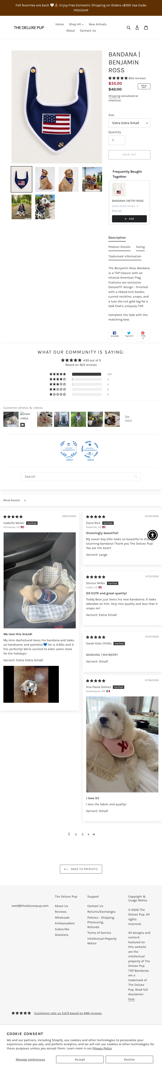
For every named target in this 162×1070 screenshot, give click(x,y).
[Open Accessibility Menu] (152, 535)
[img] (13, 517)
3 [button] (83, 834)
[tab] (117, 238)
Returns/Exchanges (101, 912)
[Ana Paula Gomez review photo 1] (122, 744)
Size (111, 115)
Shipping (114, 96)
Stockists (62, 935)
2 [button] (76, 834)
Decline (129, 1059)
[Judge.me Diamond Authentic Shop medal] (68, 449)
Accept (80, 1059)
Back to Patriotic (84, 869)
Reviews (61, 912)
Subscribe (62, 929)
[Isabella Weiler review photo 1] (39, 580)
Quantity (114, 132)
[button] (118, 78)
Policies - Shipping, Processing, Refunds (101, 922)
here (131, 999)
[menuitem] (59, 24)
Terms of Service (99, 933)
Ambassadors (65, 923)
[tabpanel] (129, 292)
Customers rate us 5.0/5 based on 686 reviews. (68, 1013)
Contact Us (95, 906)
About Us (61, 906)
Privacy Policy (102, 1048)
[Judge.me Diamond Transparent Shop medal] (89, 449)
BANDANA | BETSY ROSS (127, 201)
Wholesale (62, 917)
